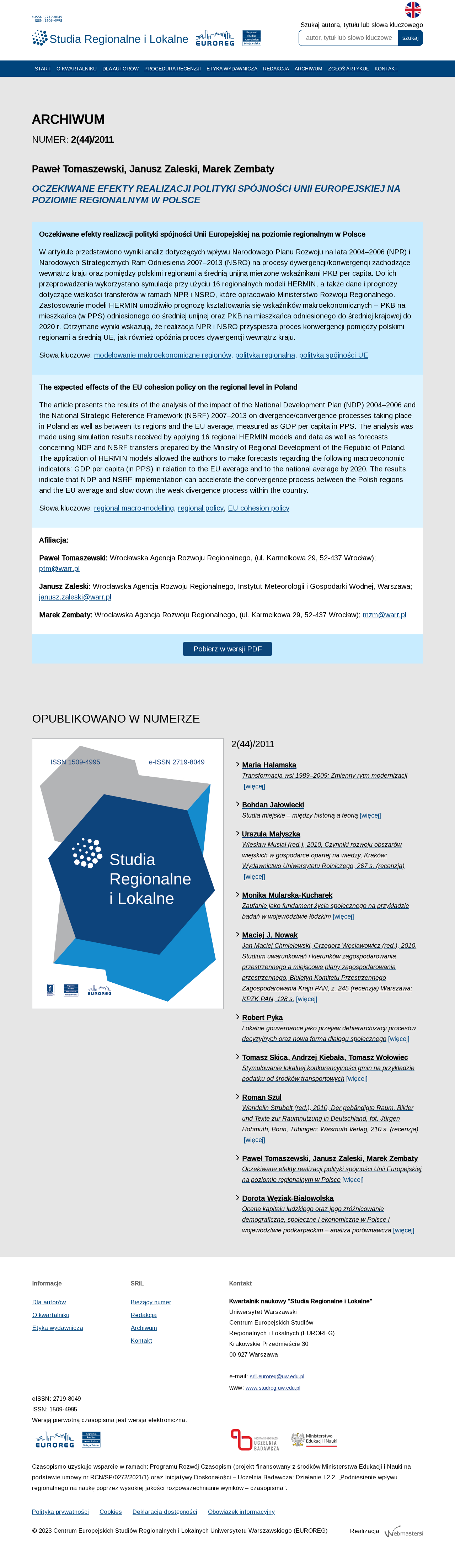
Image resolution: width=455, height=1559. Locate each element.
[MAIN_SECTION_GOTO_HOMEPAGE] (110, 31)
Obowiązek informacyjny (241, 1511)
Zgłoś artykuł (348, 69)
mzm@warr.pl (384, 615)
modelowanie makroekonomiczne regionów (162, 355)
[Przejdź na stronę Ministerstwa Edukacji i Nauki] (314, 1441)
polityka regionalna (265, 355)
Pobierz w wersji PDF (227, 649)
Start (43, 69)
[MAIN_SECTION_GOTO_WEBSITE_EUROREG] (215, 39)
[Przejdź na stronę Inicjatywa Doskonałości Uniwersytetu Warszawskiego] (255, 1441)
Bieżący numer (151, 1302)
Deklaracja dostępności (165, 1511)
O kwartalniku (77, 69)
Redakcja (276, 69)
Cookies (111, 1511)
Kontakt (386, 69)
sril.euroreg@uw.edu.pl (277, 1376)
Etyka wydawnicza (232, 69)
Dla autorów (120, 69)
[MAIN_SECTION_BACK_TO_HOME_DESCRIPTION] (425, 1530)
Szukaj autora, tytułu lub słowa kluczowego (362, 24)
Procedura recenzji (172, 69)
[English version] (413, 11)
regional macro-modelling (134, 508)
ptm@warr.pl (59, 568)
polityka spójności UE (333, 355)
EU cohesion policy (258, 508)
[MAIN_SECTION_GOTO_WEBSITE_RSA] (252, 39)
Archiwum (308, 69)
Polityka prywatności (60, 1511)
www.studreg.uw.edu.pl (273, 1388)
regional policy (201, 508)
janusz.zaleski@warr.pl (75, 597)
